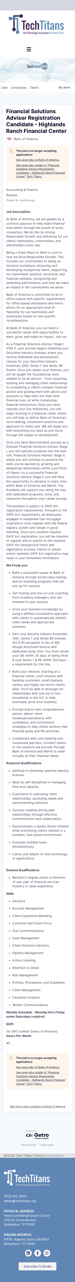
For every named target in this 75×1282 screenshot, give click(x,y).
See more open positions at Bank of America (37, 1106)
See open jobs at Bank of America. (38, 159)
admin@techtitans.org (20, 1201)
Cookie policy (46, 1144)
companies (19, 87)
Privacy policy (28, 1144)
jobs (5, 87)
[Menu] (29, 49)
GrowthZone (54, 1155)
